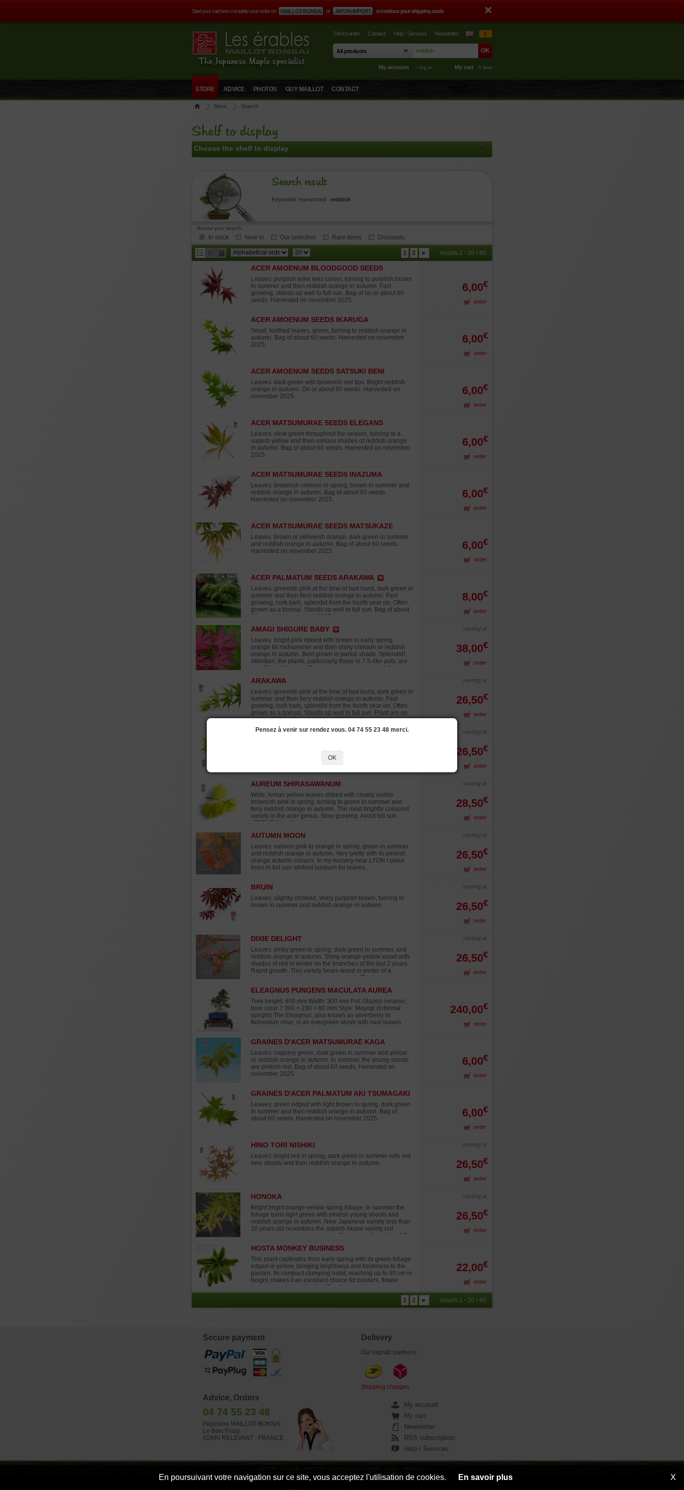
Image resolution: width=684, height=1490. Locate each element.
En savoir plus (485, 1477)
